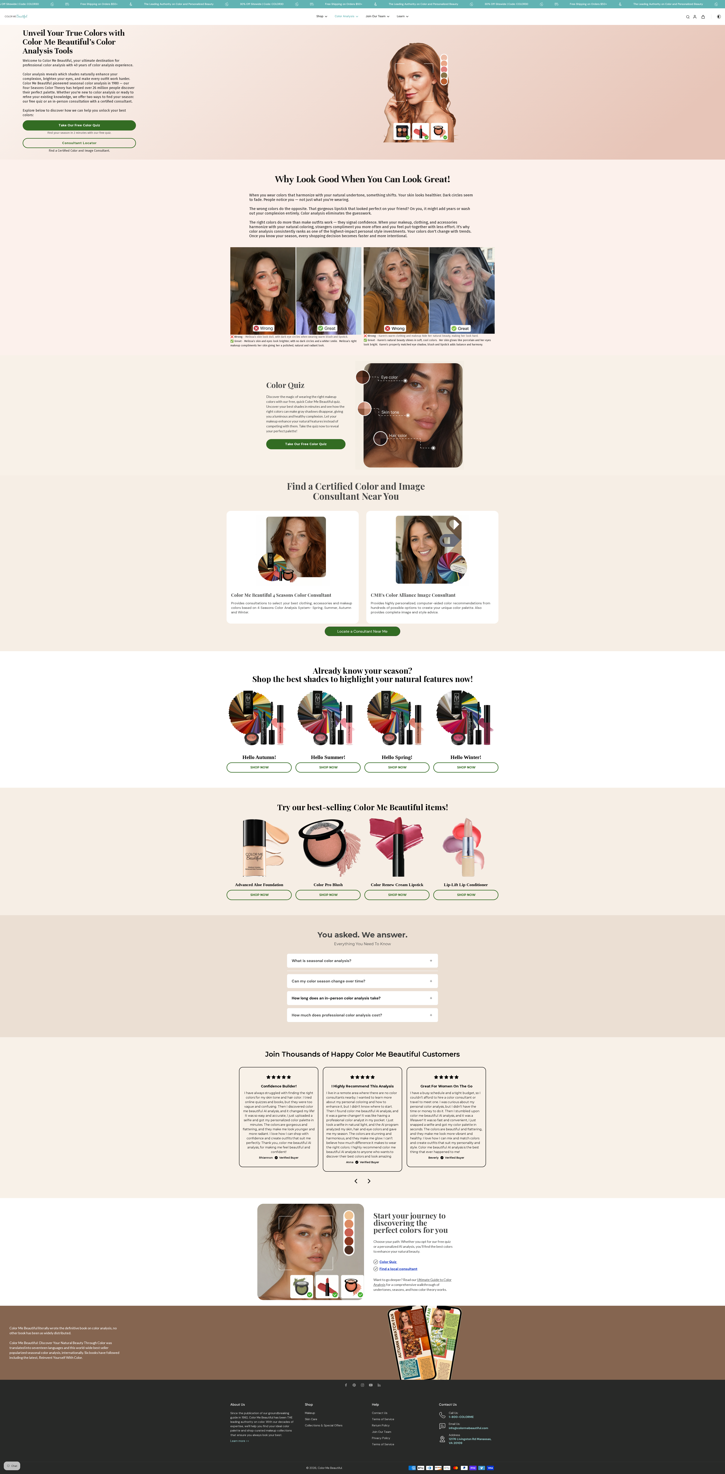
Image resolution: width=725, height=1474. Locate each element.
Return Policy (381, 1425)
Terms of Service (383, 1419)
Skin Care (311, 1419)
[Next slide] (369, 1181)
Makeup (310, 1413)
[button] (362, 960)
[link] (79, 127)
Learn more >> (239, 1441)
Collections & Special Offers (323, 1425)
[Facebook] (346, 1385)
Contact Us (379, 1413)
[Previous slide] (356, 1181)
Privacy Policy (381, 1438)
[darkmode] (716, 16)
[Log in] (694, 16)
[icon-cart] (703, 16)
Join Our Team (381, 1432)
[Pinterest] (354, 1385)
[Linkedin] (379, 1385)
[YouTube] (371, 1385)
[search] (688, 16)
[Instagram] (362, 1385)
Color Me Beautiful (330, 1468)
